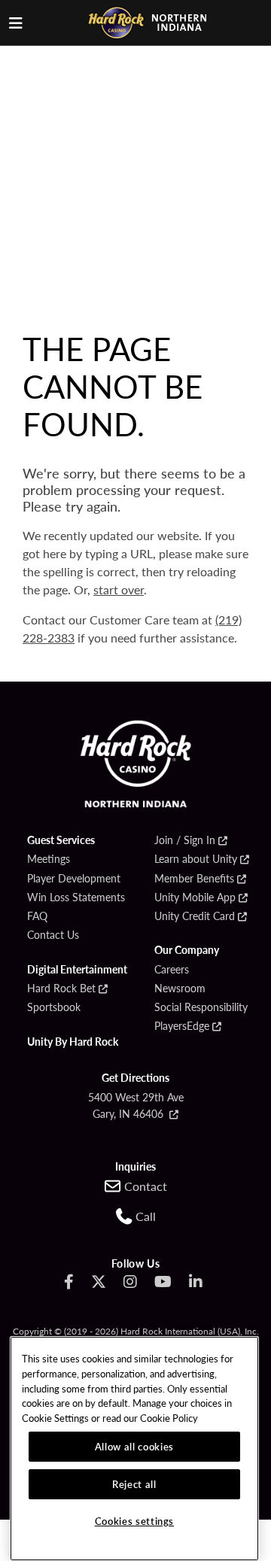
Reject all (134, 1484)
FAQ (37, 916)
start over (118, 589)
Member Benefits (194, 878)
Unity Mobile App (195, 897)
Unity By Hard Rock (72, 1042)
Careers (171, 969)
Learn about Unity (195, 859)
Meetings (48, 859)
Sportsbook (54, 1007)
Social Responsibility (201, 1007)
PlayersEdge (181, 1026)
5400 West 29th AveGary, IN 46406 (136, 1105)
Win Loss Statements (76, 897)
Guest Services (61, 840)
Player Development (73, 878)
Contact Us (53, 935)
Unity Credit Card (194, 916)
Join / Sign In (184, 840)
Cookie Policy (169, 1418)
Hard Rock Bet (61, 988)
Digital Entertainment (77, 969)
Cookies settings (135, 1521)
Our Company (186, 950)
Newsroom (180, 988)
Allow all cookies (134, 1446)
